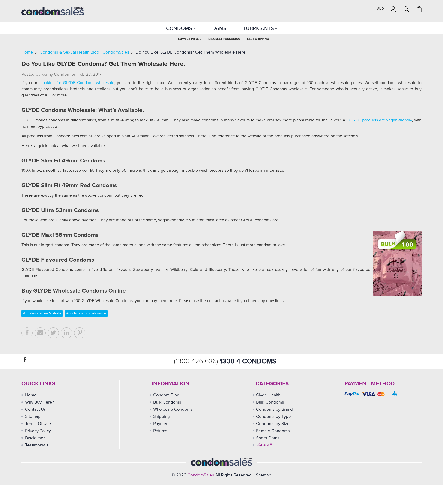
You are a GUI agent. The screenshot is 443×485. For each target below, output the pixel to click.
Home (27, 52)
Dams (219, 28)
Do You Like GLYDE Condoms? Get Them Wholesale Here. (191, 52)
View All (263, 445)
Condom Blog (166, 395)
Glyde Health (268, 395)
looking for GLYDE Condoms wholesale (78, 83)
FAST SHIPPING (258, 39)
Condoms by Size (273, 424)
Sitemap (33, 416)
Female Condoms (273, 431)
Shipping (161, 416)
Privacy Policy (38, 431)
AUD (381, 8)
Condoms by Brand (274, 409)
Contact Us (35, 409)
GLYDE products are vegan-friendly (380, 120)
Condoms (179, 28)
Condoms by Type (273, 416)
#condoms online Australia (42, 313)
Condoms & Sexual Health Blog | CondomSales (84, 52)
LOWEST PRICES (189, 39)
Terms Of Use (38, 424)
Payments (162, 424)
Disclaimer (35, 438)
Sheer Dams (267, 438)
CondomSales (200, 475)
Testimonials (36, 445)
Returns (160, 431)
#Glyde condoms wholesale (86, 313)
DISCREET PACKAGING (224, 39)
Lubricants (259, 28)
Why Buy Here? (39, 402)
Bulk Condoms (167, 402)
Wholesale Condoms (173, 409)
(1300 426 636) (197, 361)
